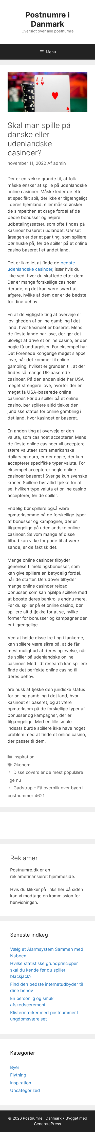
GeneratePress (47, 1123)
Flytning (18, 1075)
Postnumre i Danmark (47, 19)
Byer (14, 1067)
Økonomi (22, 764)
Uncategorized (25, 1090)
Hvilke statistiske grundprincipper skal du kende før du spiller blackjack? (44, 970)
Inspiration (23, 756)
